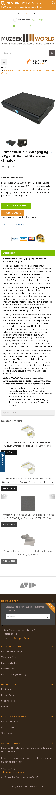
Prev (4, 495)
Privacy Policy (7, 695)
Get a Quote (6, 733)
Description (9, 253)
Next (52, 495)
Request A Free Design (11, 651)
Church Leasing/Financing (13, 674)
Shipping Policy (8, 701)
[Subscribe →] (48, 617)
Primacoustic (16, 178)
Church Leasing (8, 727)
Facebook (8, 167)
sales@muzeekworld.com (13, 772)
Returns (4, 706)
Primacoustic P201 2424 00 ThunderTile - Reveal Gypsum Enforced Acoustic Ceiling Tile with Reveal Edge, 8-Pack (28, 445)
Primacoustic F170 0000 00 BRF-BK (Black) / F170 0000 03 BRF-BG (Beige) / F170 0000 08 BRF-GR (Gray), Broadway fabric (28, 518)
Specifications (10, 413)
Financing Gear (8, 669)
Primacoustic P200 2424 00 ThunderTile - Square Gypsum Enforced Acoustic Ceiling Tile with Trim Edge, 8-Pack (28, 482)
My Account (6, 689)
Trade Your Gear (9, 657)
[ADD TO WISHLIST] (52, 152)
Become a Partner (9, 663)
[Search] (52, 53)
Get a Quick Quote (16, 206)
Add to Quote (13, 213)
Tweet (3, 167)
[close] (53, 3)
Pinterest (14, 167)
